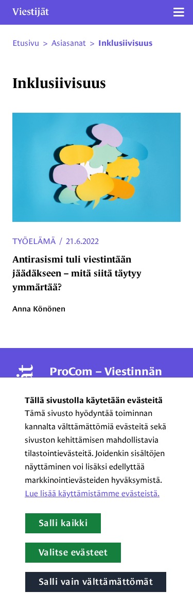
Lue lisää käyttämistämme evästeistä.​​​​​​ (92, 493)
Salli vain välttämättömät (96, 582)
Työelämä (34, 241)
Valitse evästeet (73, 552)
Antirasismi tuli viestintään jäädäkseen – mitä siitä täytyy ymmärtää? (77, 273)
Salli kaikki (63, 523)
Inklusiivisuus (125, 43)
